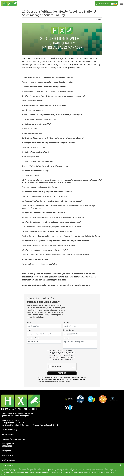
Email (29, 330)
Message (66, 338)
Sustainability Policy (8, 434)
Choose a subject (33, 338)
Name (29, 322)
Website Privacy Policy (9, 430)
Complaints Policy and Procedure (13, 439)
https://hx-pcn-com (81, 285)
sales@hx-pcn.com (8, 460)
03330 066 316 (6, 446)
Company (66, 322)
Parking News (6, 451)
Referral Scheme (7, 455)
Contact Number (68, 330)
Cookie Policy (71, 472)
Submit (62, 373)
